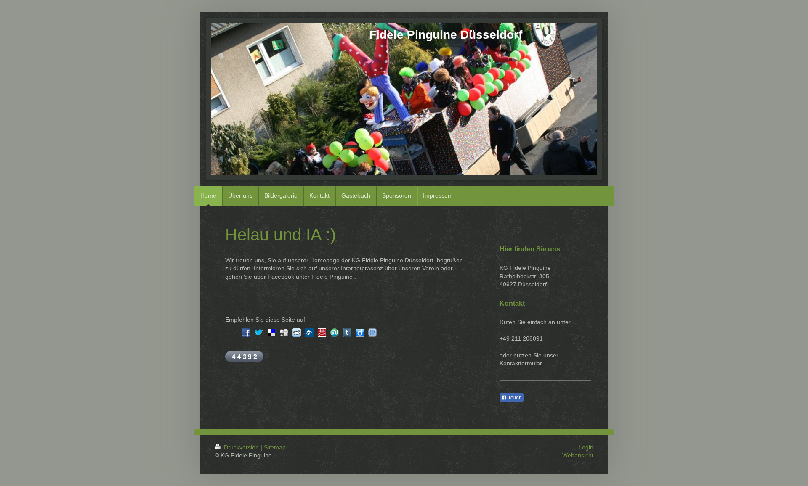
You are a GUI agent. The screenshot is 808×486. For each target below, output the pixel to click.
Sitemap (275, 447)
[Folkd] (309, 332)
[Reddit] (296, 332)
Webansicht (577, 455)
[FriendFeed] (372, 332)
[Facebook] (246, 332)
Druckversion (241, 447)
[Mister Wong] (322, 332)
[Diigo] (360, 332)
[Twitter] (259, 332)
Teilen (514, 398)
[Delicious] (271, 332)
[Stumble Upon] (334, 332)
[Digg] (284, 332)
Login (586, 447)
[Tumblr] (347, 332)
